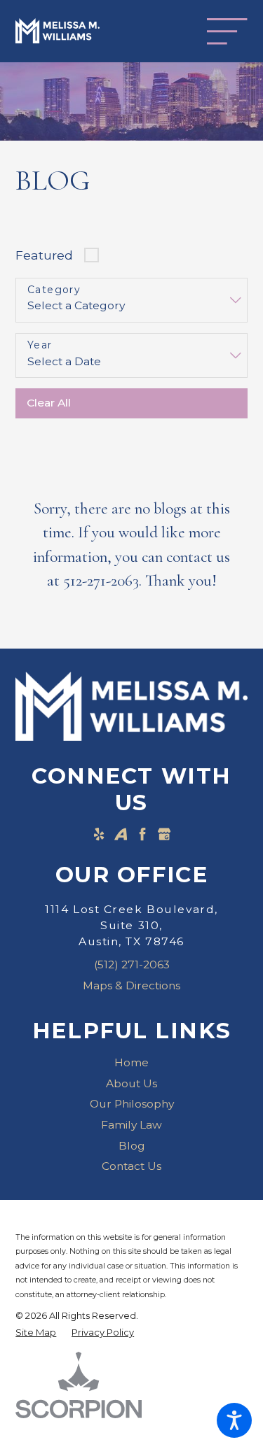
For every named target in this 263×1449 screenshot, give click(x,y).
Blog (132, 1145)
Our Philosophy (132, 1103)
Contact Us (131, 1166)
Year (40, 345)
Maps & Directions (131, 985)
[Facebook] (142, 834)
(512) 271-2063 (132, 964)
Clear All (49, 402)
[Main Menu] (227, 31)
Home (131, 1062)
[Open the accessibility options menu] (234, 1420)
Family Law (131, 1124)
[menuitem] (131, 1062)
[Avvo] (120, 834)
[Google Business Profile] (164, 834)
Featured (44, 255)
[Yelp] (99, 834)
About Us (131, 1083)
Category (54, 290)
